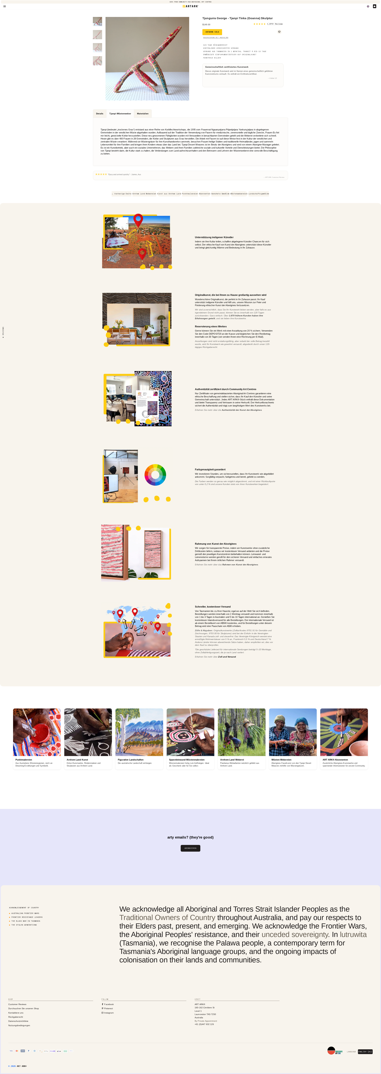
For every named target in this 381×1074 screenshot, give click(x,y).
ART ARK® (21, 1066)
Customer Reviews (17, 1004)
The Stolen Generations (24, 925)
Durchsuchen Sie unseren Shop (23, 1008)
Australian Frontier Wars (25, 913)
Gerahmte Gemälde (220, 194)
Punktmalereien (190, 194)
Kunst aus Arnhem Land (169, 194)
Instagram (108, 1013)
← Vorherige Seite (121, 194)
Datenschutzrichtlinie (18, 1021)
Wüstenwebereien (239, 194)
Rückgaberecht (15, 1017)
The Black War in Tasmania (25, 921)
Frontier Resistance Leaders (26, 917)
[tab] (99, 113)
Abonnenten (204, 194)
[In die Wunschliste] (279, 32)
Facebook (109, 1004)
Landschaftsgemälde (259, 194)
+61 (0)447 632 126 (204, 1024)
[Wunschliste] (368, 6)
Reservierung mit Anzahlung (215, 37)
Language (351, 1052)
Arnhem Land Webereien (144, 194)
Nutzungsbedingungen (19, 1025)
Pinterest (108, 1008)
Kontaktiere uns (15, 1013)
